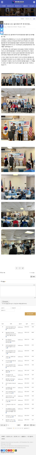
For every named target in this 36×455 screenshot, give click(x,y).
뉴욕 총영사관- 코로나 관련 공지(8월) (11, 388)
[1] (9, 362)
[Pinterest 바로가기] (11, 450)
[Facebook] (1, 26)
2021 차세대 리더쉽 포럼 (11, 384)
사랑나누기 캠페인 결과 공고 (10, 357)
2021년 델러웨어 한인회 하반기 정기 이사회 (11, 365)
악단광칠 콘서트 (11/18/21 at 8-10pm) (11, 375)
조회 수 (32, 323)
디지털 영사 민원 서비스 (10, 405)
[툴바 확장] (34, 284)
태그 (33, 425)
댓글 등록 (30, 314)
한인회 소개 (10, 6)
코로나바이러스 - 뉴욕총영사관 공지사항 (11, 396)
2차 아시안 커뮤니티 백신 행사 (11, 400)
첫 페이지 (10, 428)
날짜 (27, 323)
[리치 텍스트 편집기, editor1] (17, 291)
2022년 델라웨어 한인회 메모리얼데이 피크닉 (11, 352)
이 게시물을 (32, 272)
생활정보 (25, 6)
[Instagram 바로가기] (6, 450)
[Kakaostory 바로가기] (13, 450)
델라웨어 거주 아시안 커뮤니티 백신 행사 (10, 420)
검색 (19, 425)
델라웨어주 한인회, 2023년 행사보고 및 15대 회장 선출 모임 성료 (11, 334)
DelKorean (4, 27)
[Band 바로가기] (16, 450)
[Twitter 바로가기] (4, 450)
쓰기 (27, 425)
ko (1, 22)
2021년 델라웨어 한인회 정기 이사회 (11, 392)
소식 (34, 18)
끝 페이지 (26, 428)
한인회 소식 (18, 6)
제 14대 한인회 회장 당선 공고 (11, 361)
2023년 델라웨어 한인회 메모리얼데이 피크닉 (11, 347)
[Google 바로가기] (9, 450)
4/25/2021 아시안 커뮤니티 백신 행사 (11, 416)
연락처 (3, 438)
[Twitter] (1, 29)
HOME (4, 6)
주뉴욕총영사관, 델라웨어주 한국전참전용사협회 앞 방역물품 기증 (11, 410)
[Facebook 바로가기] (2, 450)
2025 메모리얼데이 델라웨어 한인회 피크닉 (11, 327)
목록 (34, 276)
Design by (7, 452)
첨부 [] (3, 272)
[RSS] (1, 33)
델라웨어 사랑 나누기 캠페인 (10, 371)
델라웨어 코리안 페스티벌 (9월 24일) (10, 379)
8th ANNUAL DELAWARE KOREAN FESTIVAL (10, 341)
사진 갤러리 (32, 6)
